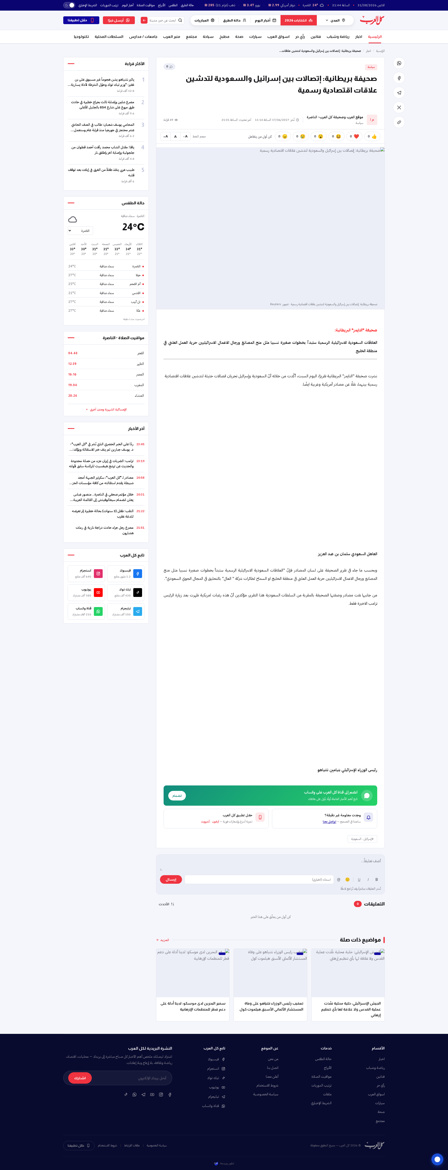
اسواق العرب (278, 36)
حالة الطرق (187, 5)
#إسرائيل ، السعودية (362, 839)
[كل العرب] (372, 20)
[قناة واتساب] (134, 1094)
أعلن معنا (272, 1076)
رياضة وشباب (338, 36)
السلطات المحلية (109, 36)
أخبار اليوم (128, 5)
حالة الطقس (323, 1058)
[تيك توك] (125, 1094)
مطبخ (224, 36)
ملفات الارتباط (131, 1145)
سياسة (371, 67)
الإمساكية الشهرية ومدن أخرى (108, 409)
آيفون (215, 821)
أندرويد (205, 821)
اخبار (358, 36)
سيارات (255, 36)
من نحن (273, 1058)
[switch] (69, 5)
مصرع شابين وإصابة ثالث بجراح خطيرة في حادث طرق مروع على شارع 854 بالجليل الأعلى (102, 105)
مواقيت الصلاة (146, 5)
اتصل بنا (272, 1067)
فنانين (316, 36)
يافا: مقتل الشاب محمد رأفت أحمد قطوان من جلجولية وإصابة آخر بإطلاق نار (102, 150)
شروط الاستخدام (267, 1085)
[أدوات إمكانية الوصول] (437, 1159)
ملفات (327, 1094)
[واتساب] (399, 63)
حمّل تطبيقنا (76, 1145)
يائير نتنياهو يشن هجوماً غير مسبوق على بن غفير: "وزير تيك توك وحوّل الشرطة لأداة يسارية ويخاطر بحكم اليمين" (102, 85)
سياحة (208, 36)
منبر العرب (171, 36)
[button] (324, 818)
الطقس (173, 5)
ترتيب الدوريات (109, 5)
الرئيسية (375, 36)
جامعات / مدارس (143, 36)
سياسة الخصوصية (265, 1094)
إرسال (171, 879)
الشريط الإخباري (88, 5)
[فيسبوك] (399, 78)
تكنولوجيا (81, 36)
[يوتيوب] (152, 1094)
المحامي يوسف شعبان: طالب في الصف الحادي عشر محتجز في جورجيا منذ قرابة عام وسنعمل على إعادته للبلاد (102, 130)
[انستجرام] (161, 1094)
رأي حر (300, 36)
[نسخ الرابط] (399, 122)
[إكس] (399, 107)
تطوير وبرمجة (227, 1163)
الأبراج (161, 5)
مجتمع (191, 36)
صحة (239, 36)
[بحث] (144, 20)
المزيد (164, 939)
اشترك (80, 1078)
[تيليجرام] (399, 93)
